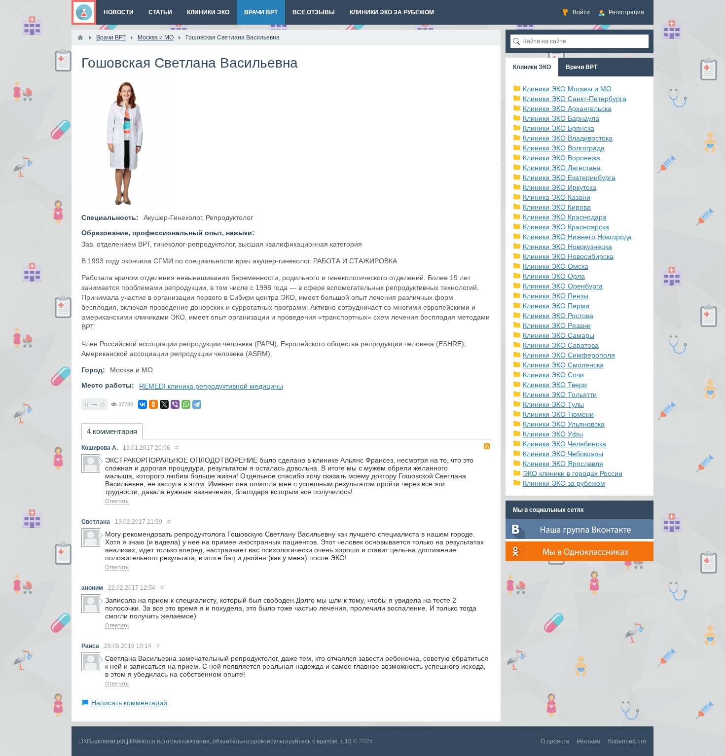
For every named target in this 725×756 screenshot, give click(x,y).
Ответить (117, 501)
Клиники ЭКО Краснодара (565, 217)
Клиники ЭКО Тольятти (560, 394)
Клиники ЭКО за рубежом (564, 483)
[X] (164, 404)
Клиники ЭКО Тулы (553, 404)
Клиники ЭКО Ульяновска (564, 424)
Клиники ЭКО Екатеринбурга (569, 177)
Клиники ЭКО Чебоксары (563, 454)
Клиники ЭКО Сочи (553, 375)
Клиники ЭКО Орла (554, 276)
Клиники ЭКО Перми (556, 306)
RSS (487, 446)
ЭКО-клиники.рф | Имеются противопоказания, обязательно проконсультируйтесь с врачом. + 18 (215, 741)
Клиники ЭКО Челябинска (564, 444)
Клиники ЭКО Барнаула (561, 118)
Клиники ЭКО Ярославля (563, 464)
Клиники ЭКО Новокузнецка (567, 247)
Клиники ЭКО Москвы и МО (567, 89)
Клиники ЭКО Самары (558, 335)
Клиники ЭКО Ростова (558, 316)
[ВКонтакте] (142, 404)
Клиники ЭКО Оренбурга (563, 286)
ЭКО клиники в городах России (572, 473)
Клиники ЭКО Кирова (557, 207)
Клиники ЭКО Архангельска (567, 108)
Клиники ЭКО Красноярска (566, 227)
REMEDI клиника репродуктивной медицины (211, 386)
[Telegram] (196, 404)
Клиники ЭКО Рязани (557, 325)
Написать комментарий (129, 703)
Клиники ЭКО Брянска (558, 128)
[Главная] (80, 37)
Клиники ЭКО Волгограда (564, 148)
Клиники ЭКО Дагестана (562, 168)
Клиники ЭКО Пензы (555, 296)
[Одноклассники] (153, 404)
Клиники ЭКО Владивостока (568, 138)
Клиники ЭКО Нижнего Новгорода (577, 237)
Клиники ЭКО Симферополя (569, 355)
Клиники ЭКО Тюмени (558, 414)
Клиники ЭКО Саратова (561, 345)
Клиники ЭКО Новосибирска (568, 256)
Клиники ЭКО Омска (555, 266)
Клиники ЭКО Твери (555, 385)
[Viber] (175, 404)
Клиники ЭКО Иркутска (559, 187)
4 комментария (112, 431)
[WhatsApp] (185, 404)
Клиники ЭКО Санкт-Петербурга (574, 99)
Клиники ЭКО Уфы (553, 434)
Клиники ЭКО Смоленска (563, 365)
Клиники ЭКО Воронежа (561, 158)
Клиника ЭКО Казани (556, 197)
